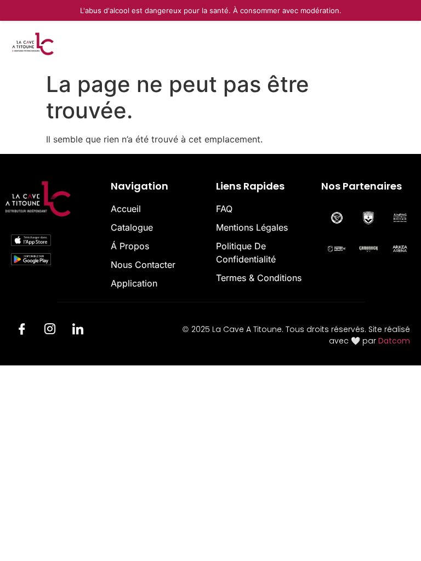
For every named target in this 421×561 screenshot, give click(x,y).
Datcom (394, 340)
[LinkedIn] (78, 331)
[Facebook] (22, 331)
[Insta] (50, 331)
